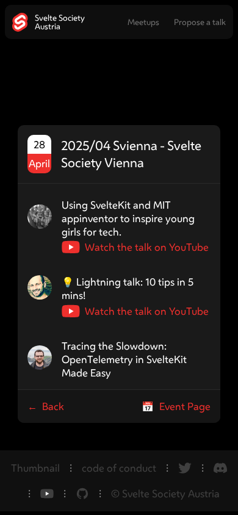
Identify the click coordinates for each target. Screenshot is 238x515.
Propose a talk (200, 21)
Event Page (176, 406)
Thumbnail (35, 468)
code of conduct (119, 468)
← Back (45, 406)
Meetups (143, 21)
